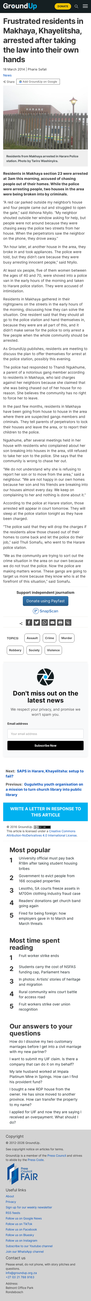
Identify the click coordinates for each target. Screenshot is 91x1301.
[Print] (61, 624)
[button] (85, 6)
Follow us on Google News (24, 1218)
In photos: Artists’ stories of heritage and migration (49, 982)
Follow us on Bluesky (20, 1235)
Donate (63, 6)
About (10, 1196)
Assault (32, 638)
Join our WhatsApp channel (25, 1251)
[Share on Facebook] (29, 624)
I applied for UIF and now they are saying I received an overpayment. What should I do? (45, 1117)
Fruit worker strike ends (39, 956)
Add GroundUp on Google (40, 81)
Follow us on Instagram (21, 1240)
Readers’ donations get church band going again (50, 903)
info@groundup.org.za (21, 1273)
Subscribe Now (45, 745)
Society (34, 650)
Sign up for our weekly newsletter (29, 1207)
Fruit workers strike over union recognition (44, 1006)
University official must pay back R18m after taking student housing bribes (48, 863)
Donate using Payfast (45, 601)
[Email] (53, 624)
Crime (49, 638)
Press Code (36, 1160)
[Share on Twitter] (37, 624)
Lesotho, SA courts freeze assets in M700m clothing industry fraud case (49, 891)
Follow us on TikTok (19, 1224)
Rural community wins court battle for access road (48, 994)
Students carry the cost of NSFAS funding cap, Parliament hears (47, 969)
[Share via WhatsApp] (45, 624)
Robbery (15, 650)
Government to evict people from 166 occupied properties (47, 878)
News (7, 75)
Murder (66, 638)
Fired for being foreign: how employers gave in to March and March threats (46, 918)
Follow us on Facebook (21, 1229)
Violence (53, 650)
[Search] (76, 6)
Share (11, 81)
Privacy (11, 1201)
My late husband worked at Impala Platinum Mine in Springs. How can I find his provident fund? (44, 1076)
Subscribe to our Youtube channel (29, 1246)
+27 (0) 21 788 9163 (20, 1277)
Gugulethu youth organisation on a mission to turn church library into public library (44, 789)
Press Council (56, 1155)
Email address (17, 723)
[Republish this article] (68, 624)
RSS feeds (13, 1213)
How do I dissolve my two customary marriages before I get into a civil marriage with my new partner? (45, 1046)
